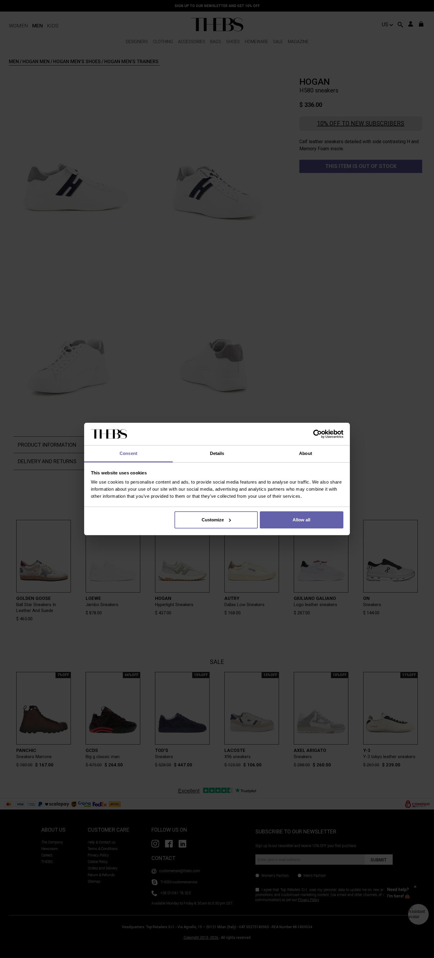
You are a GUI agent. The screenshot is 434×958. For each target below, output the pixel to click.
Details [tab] (217, 453)
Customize (213, 519)
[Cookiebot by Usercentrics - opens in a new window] (317, 434)
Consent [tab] (128, 453)
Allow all (301, 519)
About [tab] (305, 453)
